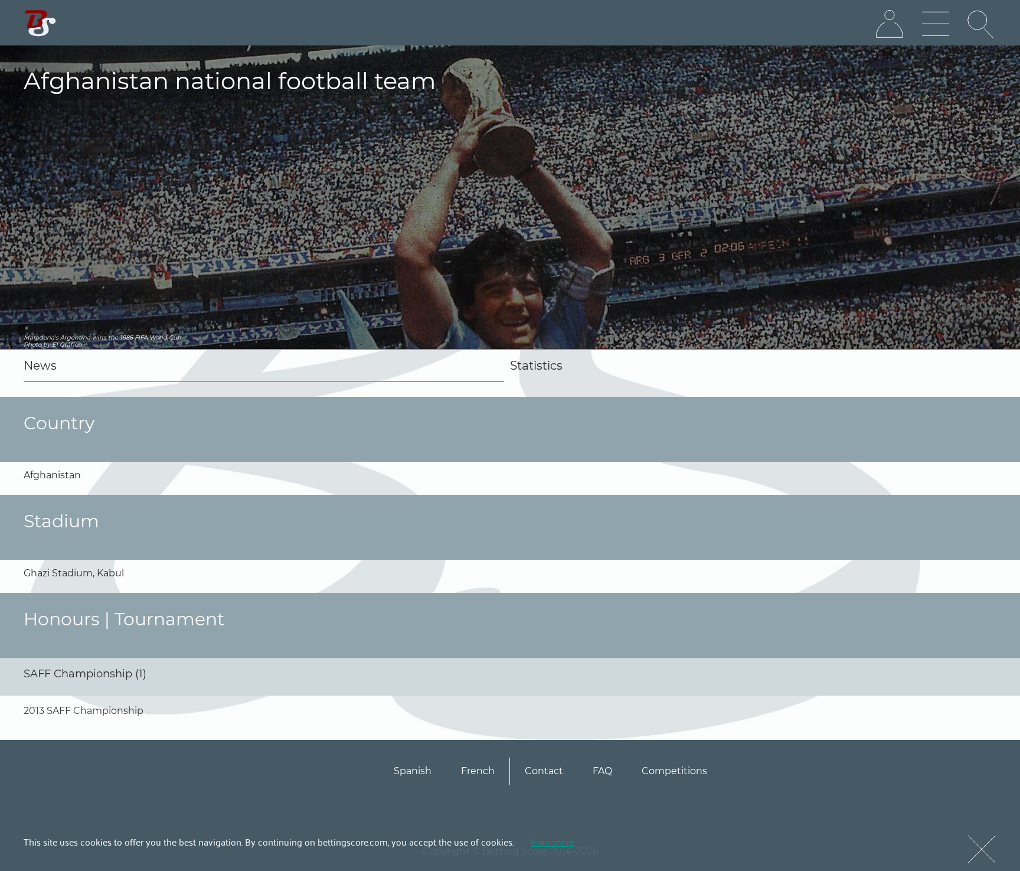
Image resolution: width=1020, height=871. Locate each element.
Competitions (674, 771)
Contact (544, 771)
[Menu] (935, 24)
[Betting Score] (40, 23)
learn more (552, 841)
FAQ (602, 771)
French (478, 771)
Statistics (536, 365)
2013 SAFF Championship (83, 710)
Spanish (412, 771)
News (40, 365)
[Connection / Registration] (889, 24)
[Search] (981, 24)
